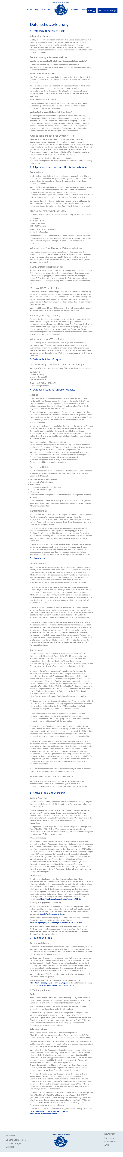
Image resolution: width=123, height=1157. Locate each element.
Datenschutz (110, 1141)
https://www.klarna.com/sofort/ (43, 1113)
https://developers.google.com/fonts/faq (47, 983)
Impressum (109, 1138)
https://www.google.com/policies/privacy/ (58, 985)
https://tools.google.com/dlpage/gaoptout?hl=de (60, 899)
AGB (106, 1145)
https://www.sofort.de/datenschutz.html (47, 1111)
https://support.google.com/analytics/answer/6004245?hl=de (56, 922)
